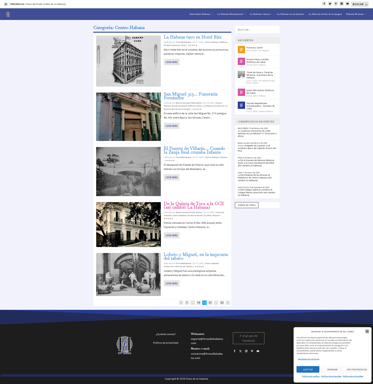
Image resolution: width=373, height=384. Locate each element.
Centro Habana (212, 42)
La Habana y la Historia (213, 106)
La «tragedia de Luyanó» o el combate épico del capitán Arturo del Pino (257, 148)
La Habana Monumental (230, 14)
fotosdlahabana (183, 42)
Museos (216, 215)
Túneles (255, 83)
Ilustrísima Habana (200, 14)
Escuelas (208, 215)
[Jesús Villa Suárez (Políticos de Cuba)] (241, 92)
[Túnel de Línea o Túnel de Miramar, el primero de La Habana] (241, 74)
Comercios (169, 266)
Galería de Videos (247, 205)
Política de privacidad (331, 376)
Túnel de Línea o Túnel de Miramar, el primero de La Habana (260, 75)
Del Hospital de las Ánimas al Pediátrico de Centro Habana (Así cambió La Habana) (255, 178)
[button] (367, 331)
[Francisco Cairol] (241, 49)
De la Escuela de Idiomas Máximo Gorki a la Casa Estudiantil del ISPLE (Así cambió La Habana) (256, 163)
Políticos (262, 65)
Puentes (223, 157)
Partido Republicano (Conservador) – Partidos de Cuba (261, 106)
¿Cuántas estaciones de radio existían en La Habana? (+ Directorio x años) (257, 133)
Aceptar (308, 369)
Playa (272, 80)
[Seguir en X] (240, 351)
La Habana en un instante (290, 14)
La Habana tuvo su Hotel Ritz (193, 37)
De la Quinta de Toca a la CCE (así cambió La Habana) (194, 205)
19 (198, 302)
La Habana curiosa (260, 14)
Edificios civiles (195, 106)
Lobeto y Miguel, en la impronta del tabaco (196, 256)
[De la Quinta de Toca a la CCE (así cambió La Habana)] (128, 224)
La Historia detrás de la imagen (325, 14)
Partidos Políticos (266, 111)
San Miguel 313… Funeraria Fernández (191, 96)
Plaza (249, 83)
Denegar (332, 369)
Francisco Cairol (255, 47)
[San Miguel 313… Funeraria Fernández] (128, 117)
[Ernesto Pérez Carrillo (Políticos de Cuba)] (241, 61)
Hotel (183, 45)
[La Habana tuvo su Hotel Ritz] (128, 61)
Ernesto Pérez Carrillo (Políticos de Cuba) (258, 60)
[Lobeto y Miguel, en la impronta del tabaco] (128, 274)
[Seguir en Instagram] (246, 351)
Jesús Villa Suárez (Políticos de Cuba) (260, 91)
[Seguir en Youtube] (258, 351)
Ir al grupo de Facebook (249, 338)
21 (210, 302)
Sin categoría (263, 50)
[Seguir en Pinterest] (252, 351)
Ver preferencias (357, 369)
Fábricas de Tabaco (184, 266)
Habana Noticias (355, 14)
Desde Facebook (179, 106)
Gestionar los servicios (308, 359)
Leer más (172, 62)
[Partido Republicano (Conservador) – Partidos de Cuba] (241, 105)
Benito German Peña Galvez (189, 103)
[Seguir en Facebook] (234, 351)
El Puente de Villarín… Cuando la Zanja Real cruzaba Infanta (194, 150)
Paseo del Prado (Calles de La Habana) (45, 4)
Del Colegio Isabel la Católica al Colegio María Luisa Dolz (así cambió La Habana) (256, 192)
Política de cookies (311, 376)
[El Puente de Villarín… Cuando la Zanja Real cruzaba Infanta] (128, 171)
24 (221, 302)
